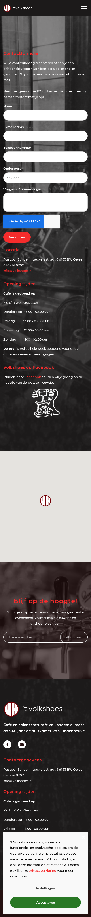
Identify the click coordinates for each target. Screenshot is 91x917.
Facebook (33, 377)
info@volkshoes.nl (17, 270)
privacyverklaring (42, 870)
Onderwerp (12, 168)
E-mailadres (13, 127)
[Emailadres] (22, 744)
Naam (8, 106)
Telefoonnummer (17, 147)
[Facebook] (7, 744)
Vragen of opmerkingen (22, 189)
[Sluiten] (83, 836)
